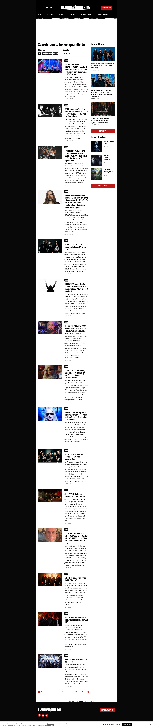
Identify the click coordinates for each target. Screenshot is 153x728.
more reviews (102, 186)
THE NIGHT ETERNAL (107, 156)
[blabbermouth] (76, 9)
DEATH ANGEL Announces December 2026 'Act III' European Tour (73, 456)
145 (76, 692)
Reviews (61, 15)
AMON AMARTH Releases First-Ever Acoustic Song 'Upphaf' (75, 495)
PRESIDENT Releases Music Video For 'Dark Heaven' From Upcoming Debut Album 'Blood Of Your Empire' (76, 287)
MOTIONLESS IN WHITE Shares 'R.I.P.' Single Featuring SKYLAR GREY (76, 619)
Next (83, 692)
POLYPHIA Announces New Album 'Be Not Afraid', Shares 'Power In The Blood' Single (103, 66)
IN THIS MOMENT (109, 142)
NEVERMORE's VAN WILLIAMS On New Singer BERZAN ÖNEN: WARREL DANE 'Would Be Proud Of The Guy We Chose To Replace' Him (75, 156)
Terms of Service (102, 15)
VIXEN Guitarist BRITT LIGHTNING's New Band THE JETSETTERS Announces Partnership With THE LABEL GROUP (102, 93)
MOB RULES (107, 169)
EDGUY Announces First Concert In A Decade (76, 660)
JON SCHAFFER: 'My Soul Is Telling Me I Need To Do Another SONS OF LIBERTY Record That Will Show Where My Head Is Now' (76, 538)
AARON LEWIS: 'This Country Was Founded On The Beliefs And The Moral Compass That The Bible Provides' (75, 374)
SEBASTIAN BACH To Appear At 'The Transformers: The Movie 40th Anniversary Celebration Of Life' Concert (75, 416)
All (39, 53)
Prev (42, 692)
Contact (73, 15)
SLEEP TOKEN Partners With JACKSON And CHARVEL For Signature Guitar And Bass (100, 120)
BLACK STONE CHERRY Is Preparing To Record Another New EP (75, 246)
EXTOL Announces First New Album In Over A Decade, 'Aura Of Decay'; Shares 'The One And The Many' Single (76, 112)
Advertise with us (107, 710)
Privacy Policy (86, 15)
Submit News (106, 8)
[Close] (150, 724)
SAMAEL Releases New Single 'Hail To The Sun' (75, 578)
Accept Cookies (127, 724)
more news (102, 131)
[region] (76, 724)
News (39, 15)
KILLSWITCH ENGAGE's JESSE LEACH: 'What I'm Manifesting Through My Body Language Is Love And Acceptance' (75, 329)
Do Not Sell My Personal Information (111, 724)
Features (50, 15)
